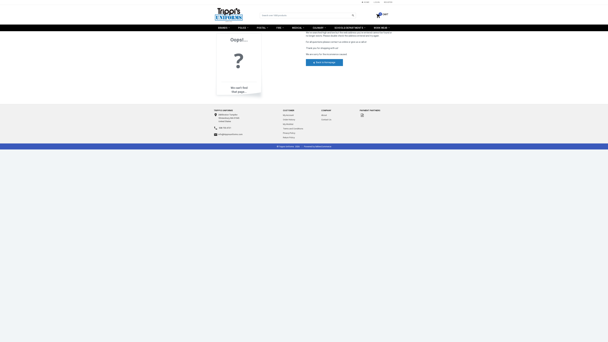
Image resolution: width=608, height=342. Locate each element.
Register (388, 2)
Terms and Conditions (293, 128)
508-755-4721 (225, 128)
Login (377, 2)
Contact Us (326, 119)
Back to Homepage (325, 62)
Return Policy (289, 137)
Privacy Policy (289, 133)
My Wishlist (288, 124)
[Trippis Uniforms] (229, 15)
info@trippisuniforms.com (230, 134)
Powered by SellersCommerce (317, 146)
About (324, 115)
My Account (288, 115)
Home (366, 2)
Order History (289, 119)
